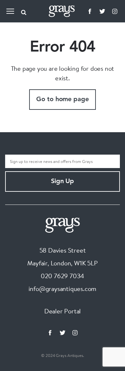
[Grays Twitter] (102, 11)
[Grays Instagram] (115, 11)
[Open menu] (10, 11)
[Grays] (62, 224)
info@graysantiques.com (63, 288)
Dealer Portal (62, 311)
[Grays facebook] (90, 11)
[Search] (24, 11)
